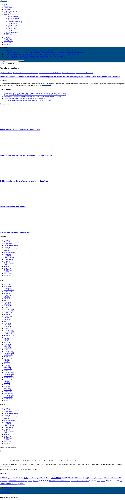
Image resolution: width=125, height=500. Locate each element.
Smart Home (8, 7)
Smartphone (78, 481)
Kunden (12, 481)
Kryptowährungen (4, 481)
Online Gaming (12, 27)
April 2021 (7, 386)
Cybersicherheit (41, 478)
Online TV (11, 30)
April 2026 (7, 286)
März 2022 (7, 367)
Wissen (21, 483)
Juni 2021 (7, 383)
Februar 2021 (8, 390)
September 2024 (9, 314)
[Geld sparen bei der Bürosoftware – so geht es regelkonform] (17, 177)
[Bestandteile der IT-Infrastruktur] (17, 203)
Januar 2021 (7, 391)
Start (5, 4)
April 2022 (7, 365)
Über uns (7, 492)
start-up (98, 481)
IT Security (7, 13)
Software (6, 6)
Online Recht (12, 29)
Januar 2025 (7, 307)
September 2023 (9, 335)
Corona (34, 478)
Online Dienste (12, 25)
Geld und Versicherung (15, 22)
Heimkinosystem (99, 478)
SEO (61, 481)
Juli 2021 (7, 381)
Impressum (7, 487)
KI (120, 478)
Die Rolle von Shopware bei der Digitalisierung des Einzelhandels (26, 155)
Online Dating (12, 23)
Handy (93, 478)
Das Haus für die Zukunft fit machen (15, 232)
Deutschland (56, 478)
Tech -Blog (7, 275)
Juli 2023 (7, 339)
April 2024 (7, 323)
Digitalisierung (71, 478)
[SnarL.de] (62, 1)
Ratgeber (44, 480)
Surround (103, 481)
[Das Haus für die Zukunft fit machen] (17, 228)
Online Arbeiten (13, 20)
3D (0, 478)
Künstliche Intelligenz (21, 481)
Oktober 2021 (8, 376)
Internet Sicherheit (13, 18)
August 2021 (8, 379)
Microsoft (35, 481)
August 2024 (8, 316)
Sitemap (6, 491)
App (9, 478)
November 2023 (9, 332)
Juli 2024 (7, 318)
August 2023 (8, 337)
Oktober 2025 (8, 291)
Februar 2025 (8, 305)
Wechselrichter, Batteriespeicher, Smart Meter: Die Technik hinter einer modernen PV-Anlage (32, 96)
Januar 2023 (7, 349)
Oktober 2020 (8, 397)
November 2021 (9, 374)
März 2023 (7, 346)
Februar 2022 (8, 369)
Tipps (109, 480)
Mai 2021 (7, 384)
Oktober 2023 (8, 334)
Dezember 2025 (9, 290)
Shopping (7, 266)
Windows (14, 484)
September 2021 (9, 377)
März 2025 (7, 304)
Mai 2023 (7, 342)
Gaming (85, 478)
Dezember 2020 (9, 393)
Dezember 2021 (9, 372)
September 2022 (9, 356)
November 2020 (9, 395)
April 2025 (7, 302)
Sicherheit (66, 481)
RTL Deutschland (56, 481)
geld (89, 478)
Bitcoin (22, 478)
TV (121, 481)
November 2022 (9, 353)
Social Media (8, 34)
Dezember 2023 (9, 330)
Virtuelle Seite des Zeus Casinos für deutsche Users (20, 130)
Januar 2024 (7, 328)
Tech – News (8, 42)
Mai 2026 (7, 284)
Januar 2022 (7, 370)
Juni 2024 (7, 320)
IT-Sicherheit (115, 478)
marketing (30, 481)
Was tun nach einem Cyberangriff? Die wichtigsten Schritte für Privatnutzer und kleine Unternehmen (35, 93)
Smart (72, 481)
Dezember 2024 (9, 309)
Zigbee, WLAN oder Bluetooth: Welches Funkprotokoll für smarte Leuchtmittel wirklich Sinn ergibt (35, 95)
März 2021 (7, 388)
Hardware (7, 9)
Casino (30, 478)
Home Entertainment (10, 11)
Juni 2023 (7, 341)
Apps (11, 477)
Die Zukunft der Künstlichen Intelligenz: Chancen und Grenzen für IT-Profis (27, 100)
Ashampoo (16, 478)
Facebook (79, 478)
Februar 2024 (8, 327)
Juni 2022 (7, 362)
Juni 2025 (7, 298)
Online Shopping (13, 32)
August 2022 (8, 358)
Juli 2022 (7, 360)
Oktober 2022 (8, 355)
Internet (6, 14)
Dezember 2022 (9, 351)
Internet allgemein (13, 16)
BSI (26, 477)
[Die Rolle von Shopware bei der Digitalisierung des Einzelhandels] (17, 151)
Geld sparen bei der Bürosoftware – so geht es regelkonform (24, 181)
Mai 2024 (7, 321)
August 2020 (8, 400)
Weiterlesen (47, 85)
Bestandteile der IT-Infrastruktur (13, 207)
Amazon (4, 478)
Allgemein (7, 240)
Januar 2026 (7, 288)
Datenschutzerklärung (10, 489)
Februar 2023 (8, 348)
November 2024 (9, 311)
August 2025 (8, 295)
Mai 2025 (7, 300)
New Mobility (8, 41)
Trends (116, 480)
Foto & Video (8, 39)
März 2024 (7, 325)
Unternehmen (5, 484)
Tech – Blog (8, 44)
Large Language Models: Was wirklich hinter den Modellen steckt (24, 98)
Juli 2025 (7, 297)
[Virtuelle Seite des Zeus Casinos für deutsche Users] (17, 126)
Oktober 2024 (8, 312)
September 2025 (9, 293)
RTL (50, 481)
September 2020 (9, 398)
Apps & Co (7, 37)
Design (48, 478)
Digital (63, 478)
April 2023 (7, 344)
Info (105, 478)
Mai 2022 (7, 363)
